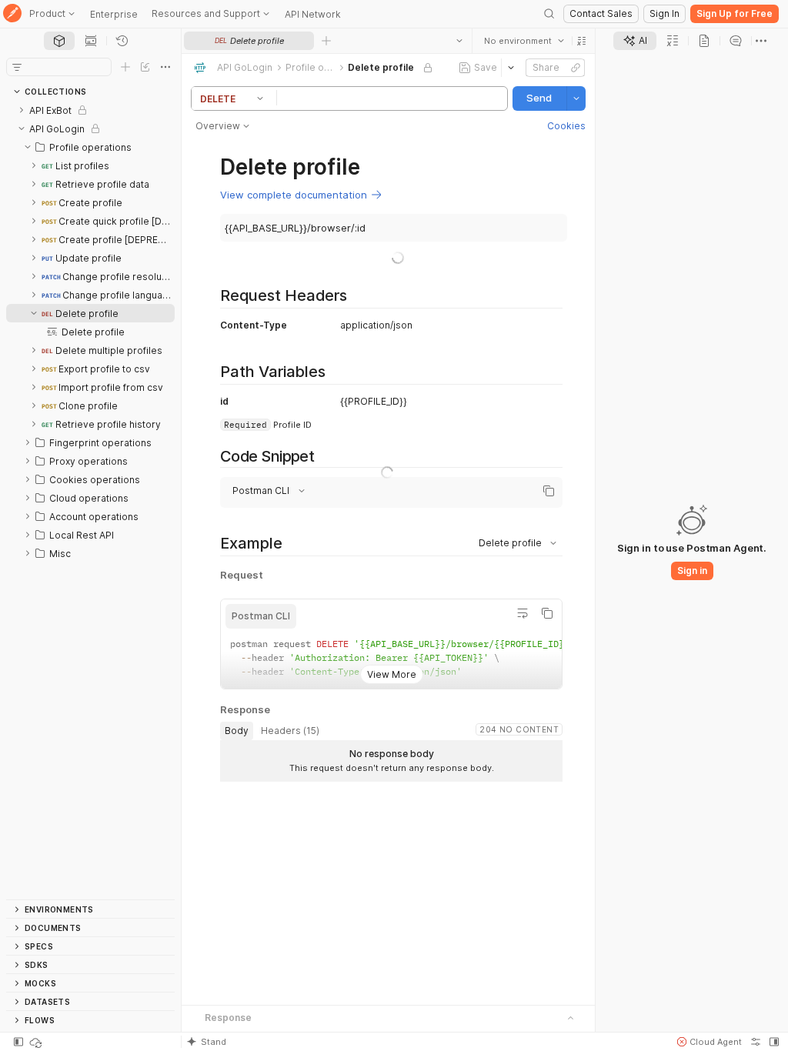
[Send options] (576, 98)
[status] (37, 1041)
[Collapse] (21, 128)
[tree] (90, 500)
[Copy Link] (575, 67)
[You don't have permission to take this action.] (326, 41)
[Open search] (549, 14)
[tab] (59, 41)
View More (391, 674)
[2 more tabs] (761, 40)
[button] (582, 40)
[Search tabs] (459, 41)
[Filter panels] (17, 67)
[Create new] (125, 67)
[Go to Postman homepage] (12, 14)
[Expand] (21, 110)
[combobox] (524, 40)
